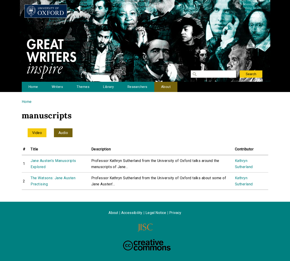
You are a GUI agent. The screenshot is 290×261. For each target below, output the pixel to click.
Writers (57, 87)
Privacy (175, 213)
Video (37, 133)
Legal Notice (155, 213)
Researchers (137, 87)
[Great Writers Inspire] (45, 11)
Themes (83, 87)
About (166, 87)
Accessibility (132, 213)
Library (108, 87)
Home (33, 87)
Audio (63, 133)
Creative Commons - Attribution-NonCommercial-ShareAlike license (147, 245)
